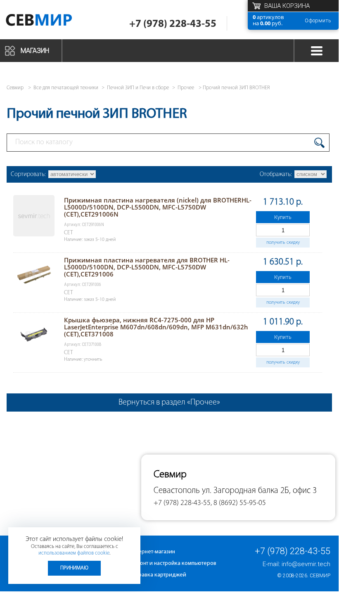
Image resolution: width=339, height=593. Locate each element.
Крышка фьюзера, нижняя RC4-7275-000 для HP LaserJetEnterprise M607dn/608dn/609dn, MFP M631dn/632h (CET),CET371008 (156, 327)
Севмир (320, 576)
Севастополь (177, 490)
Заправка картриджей (158, 575)
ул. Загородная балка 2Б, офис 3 (259, 490)
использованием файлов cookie (73, 553)
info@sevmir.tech (306, 564)
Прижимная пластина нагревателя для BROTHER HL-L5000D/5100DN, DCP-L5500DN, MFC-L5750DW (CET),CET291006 (147, 267)
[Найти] (319, 143)
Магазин (35, 51)
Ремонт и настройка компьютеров (173, 563)
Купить (283, 217)
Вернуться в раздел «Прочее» (169, 402)
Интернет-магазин (152, 552)
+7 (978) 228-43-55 (172, 24)
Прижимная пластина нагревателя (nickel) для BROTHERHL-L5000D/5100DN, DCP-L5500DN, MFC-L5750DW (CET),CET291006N (157, 207)
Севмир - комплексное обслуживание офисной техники (50, 21)
